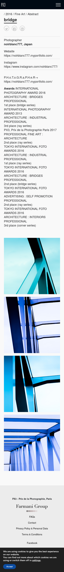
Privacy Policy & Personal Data (32, 528)
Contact (32, 522)
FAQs (32, 516)
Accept (9, 566)
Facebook (32, 543)
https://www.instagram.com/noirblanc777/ (31, 66)
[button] (6, 28)
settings (36, 560)
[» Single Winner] (22, 5)
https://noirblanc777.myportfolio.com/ (28, 55)
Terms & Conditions (32, 534)
